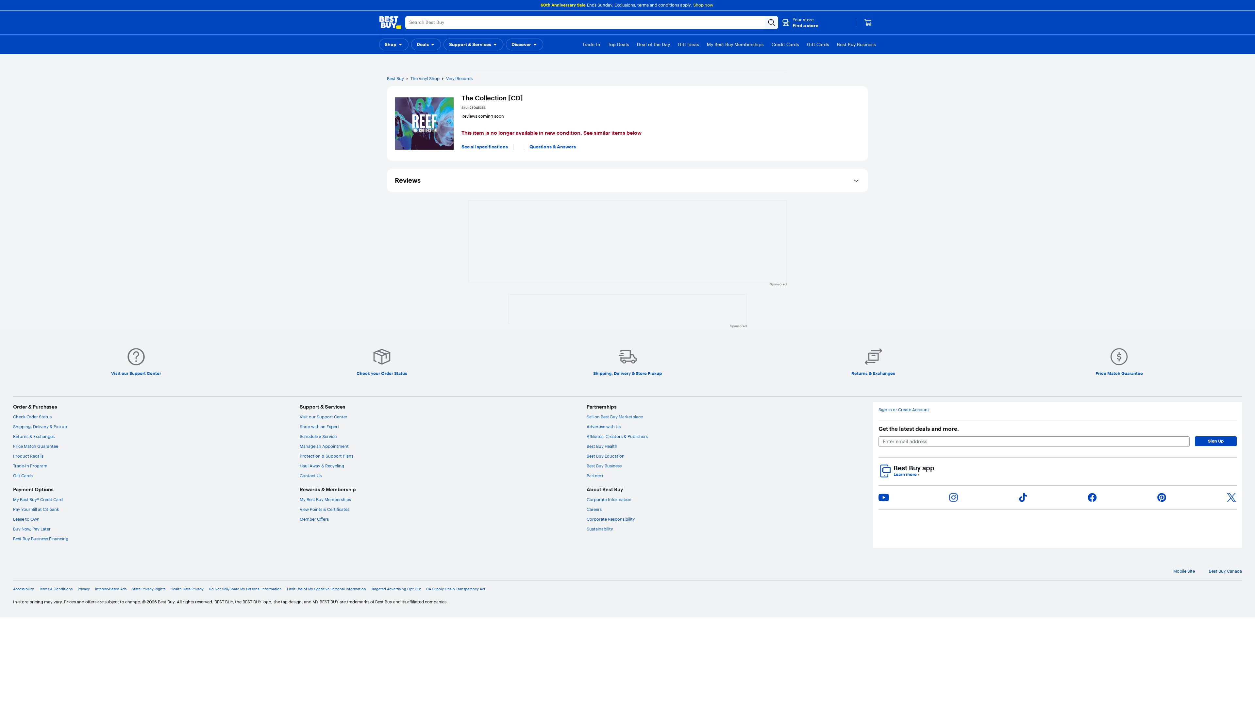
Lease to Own (26, 519)
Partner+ (595, 475)
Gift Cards (23, 475)
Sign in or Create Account (903, 409)
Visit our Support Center (323, 416)
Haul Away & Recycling (322, 465)
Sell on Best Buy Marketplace (615, 416)
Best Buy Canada (1225, 571)
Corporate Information (609, 499)
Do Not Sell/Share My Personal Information (245, 589)
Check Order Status (32, 416)
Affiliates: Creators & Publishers (617, 436)
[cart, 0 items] (868, 22)
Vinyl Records (459, 78)
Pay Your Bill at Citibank (36, 509)
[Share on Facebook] (1092, 497)
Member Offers (314, 519)
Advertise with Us (604, 426)
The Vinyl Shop (425, 78)
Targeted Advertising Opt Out (396, 589)
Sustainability (600, 528)
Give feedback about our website (98, 571)
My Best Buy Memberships (325, 499)
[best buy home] (390, 22)
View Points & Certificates (324, 509)
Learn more (906, 474)
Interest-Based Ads (110, 589)
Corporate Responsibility (611, 519)
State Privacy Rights (148, 589)
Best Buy (395, 78)
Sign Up (1216, 441)
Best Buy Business (604, 465)
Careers (594, 509)
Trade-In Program (30, 465)
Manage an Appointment (324, 446)
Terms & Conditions (56, 589)
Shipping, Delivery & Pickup (40, 426)
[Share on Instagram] (953, 497)
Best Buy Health (602, 446)
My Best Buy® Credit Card (38, 499)
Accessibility (23, 589)
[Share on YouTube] (883, 497)
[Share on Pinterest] (1162, 497)
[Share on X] (1231, 497)
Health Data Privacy (187, 589)
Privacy (84, 589)
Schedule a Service (318, 436)
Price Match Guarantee (35, 446)
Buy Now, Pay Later (32, 528)
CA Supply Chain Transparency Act (455, 589)
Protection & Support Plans (326, 456)
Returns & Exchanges (34, 436)
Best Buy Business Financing (40, 538)
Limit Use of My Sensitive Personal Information (326, 589)
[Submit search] (771, 22)
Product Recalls (28, 456)
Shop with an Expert (319, 426)
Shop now (703, 5)
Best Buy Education (606, 456)
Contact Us (311, 475)
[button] (800, 22)
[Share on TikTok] (1023, 497)
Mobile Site (1184, 571)
